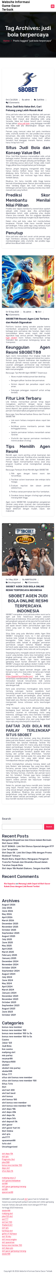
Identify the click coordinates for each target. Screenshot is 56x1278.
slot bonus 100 (9, 1099)
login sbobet (11, 338)
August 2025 (8, 936)
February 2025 (9, 955)
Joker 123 (7, 1043)
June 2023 (7, 1012)
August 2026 (8, 904)
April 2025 (7, 949)
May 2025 (7, 945)
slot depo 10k (9, 1109)
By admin (26, 100)
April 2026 (7, 917)
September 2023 (10, 1005)
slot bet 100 (7, 1222)
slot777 (6, 1137)
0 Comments (13, 103)
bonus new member (12, 1027)
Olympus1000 (8, 1061)
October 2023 (9, 1002)
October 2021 (9, 1015)
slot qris (6, 1134)
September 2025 (10, 933)
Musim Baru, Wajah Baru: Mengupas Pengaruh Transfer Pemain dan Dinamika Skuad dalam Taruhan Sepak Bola (25, 862)
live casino (7, 1049)
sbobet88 (7, 1071)
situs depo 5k (7, 1171)
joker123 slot (7, 1216)
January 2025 (9, 958)
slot (26, 1199)
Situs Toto (7, 1084)
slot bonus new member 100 (16, 1106)
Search (6, 818)
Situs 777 (7, 1074)
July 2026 (7, 908)
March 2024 (8, 989)
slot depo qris (7, 1248)
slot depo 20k (9, 1112)
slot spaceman (8, 1242)
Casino (5, 1039)
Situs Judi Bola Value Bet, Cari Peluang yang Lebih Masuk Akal (24, 108)
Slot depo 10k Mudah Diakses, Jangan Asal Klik (26, 868)
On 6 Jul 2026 (12, 100)
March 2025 (8, 952)
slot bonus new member (14, 1102)
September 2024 (11, 971)
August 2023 (8, 1008)
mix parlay (7, 1055)
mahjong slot (8, 1052)
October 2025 (9, 930)
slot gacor (7, 1124)
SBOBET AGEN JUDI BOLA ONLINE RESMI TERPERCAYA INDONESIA (25, 588)
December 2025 (10, 923)
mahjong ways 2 (9, 1178)
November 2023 (10, 999)
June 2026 (7, 911)
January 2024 (9, 993)
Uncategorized (14, 582)
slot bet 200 (8, 1090)
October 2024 (9, 967)
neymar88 (7, 1058)
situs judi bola (23, 123)
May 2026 (7, 914)
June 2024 (7, 980)
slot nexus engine (9, 1239)
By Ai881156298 (29, 580)
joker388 (6, 1162)
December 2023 (10, 996)
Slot (39, 312)
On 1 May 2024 (12, 580)
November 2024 (10, 964)
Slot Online (7, 1131)
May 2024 (7, 983)
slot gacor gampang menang (14, 1186)
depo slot (6, 1168)
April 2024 (7, 986)
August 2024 (8, 974)
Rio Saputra (9, 884)
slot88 (5, 1183)
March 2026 (8, 920)
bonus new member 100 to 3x (17, 1033)
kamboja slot (7, 1231)
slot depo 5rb (9, 1118)
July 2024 (7, 977)
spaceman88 (8, 1140)
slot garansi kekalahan (11, 1181)
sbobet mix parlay (11, 1068)
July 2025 (7, 939)
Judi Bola (40, 100)
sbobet (5, 1065)
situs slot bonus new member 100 (19, 1080)
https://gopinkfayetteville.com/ (19, 676)
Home (6, 40)
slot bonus (7, 1096)
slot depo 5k (8, 1115)
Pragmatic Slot (8, 1159)
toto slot (6, 1143)
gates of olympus (9, 1234)
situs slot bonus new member (17, 1077)
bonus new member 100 (14, 1030)
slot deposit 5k (9, 1121)
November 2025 (10, 927)
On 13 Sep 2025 (12, 312)
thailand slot (7, 1225)
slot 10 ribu (6, 1236)
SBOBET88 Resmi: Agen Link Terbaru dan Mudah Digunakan (27, 320)
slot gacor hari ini (11, 1128)
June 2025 (7, 942)
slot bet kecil (8, 1093)
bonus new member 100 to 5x (17, 1036)
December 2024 (10, 961)
